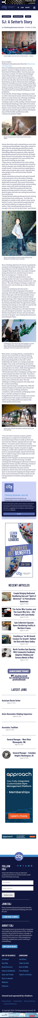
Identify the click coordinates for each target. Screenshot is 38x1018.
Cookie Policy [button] (13, 508)
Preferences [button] (12, 509)
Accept (19, 513)
